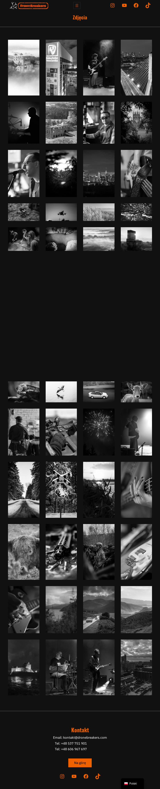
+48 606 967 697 (74, 749)
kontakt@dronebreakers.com (85, 737)
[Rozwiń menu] (76, 5)
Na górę (80, 763)
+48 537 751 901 (74, 743)
